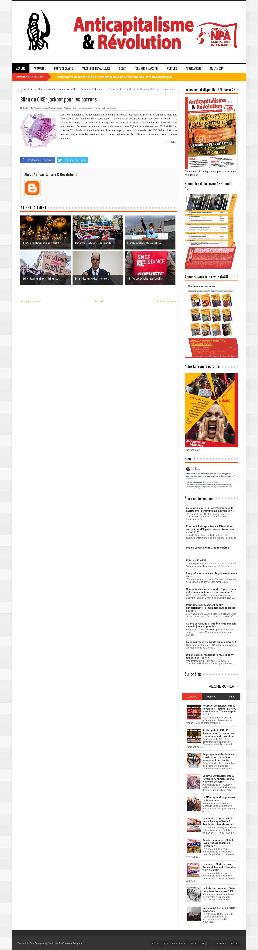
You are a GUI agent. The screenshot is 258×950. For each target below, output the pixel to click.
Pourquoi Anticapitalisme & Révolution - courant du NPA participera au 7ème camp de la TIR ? (210, 529)
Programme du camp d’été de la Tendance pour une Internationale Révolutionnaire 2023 (114, 76)
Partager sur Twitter (75, 160)
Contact (194, 943)
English (206, 943)
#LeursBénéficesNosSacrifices (48, 108)
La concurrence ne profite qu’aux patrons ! (211, 642)
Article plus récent (30, 301)
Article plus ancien (167, 301)
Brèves (76, 108)
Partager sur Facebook (40, 160)
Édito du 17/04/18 (196, 560)
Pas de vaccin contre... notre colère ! (207, 547)
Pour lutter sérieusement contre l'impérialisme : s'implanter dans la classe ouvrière (210, 608)
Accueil (20, 68)
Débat (122, 68)
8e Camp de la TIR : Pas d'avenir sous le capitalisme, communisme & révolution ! (210, 509)
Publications (193, 68)
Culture (172, 68)
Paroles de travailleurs (96, 68)
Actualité (40, 68)
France (97, 108)
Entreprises (86, 108)
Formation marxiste (146, 68)
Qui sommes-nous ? (174, 943)
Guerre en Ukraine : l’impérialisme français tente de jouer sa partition (211, 625)
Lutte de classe (63, 68)
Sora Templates (38, 943)
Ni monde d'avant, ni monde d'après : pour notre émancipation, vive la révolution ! (211, 591)
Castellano (220, 943)
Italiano (234, 943)
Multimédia (216, 68)
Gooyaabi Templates (72, 943)
